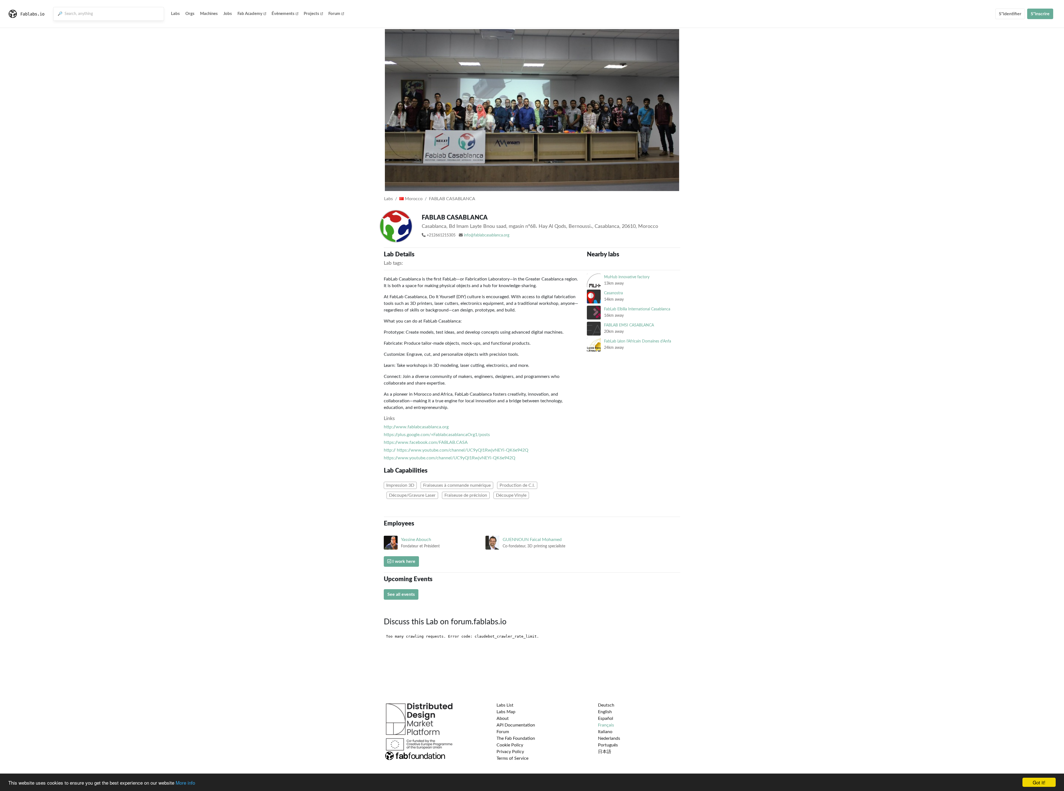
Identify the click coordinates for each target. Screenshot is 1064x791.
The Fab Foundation (516, 738)
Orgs (190, 14)
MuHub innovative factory (626, 277)
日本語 (604, 751)
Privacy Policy (510, 751)
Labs (175, 14)
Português (608, 745)
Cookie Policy (510, 745)
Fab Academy (249, 14)
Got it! (1039, 782)
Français (606, 725)
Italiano (605, 732)
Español (605, 718)
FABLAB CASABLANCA (452, 199)
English (605, 712)
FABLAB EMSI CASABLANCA (629, 325)
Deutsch (606, 705)
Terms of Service (512, 758)
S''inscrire (1040, 14)
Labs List (505, 705)
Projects (311, 14)
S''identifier (1010, 14)
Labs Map (506, 712)
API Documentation (516, 725)
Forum (334, 14)
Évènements (283, 14)
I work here (403, 561)
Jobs (227, 14)
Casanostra (613, 293)
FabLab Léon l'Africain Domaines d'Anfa (637, 341)
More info (185, 782)
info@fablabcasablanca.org (486, 235)
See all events (401, 594)
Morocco (413, 199)
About (503, 718)
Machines (209, 14)
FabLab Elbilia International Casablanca (637, 309)
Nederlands (609, 738)
